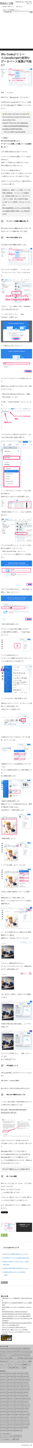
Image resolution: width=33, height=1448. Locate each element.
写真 (10, 1368)
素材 (24, 1368)
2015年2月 (11, 1392)
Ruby (6, 1358)
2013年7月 (11, 1402)
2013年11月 (11, 1399)
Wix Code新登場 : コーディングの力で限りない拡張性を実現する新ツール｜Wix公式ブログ (16, 211)
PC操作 (18, 1355)
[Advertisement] (16, 31)
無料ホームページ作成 (16, 1169)
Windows (29, 1358)
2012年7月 (11, 1408)
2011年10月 (11, 1414)
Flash (28, 1348)
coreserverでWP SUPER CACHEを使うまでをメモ (16, 1268)
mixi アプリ (7, 1355)
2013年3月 (25, 1402)
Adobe (2, 1348)
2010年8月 (26, 1424)
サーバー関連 (27, 1361)
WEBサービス (13, 1358)
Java (24, 1352)
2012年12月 (18, 1405)
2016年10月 (11, 1379)
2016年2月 (11, 1386)
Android (14, 1348)
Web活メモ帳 (6, 3)
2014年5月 (3, 1395)
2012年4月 (3, 1411)
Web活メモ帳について (8, 6)
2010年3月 (25, 1427)
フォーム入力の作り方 (23, 1154)
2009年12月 (18, 1430)
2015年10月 (11, 1389)
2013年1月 (11, 1405)
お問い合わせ (19, 6)
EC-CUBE (23, 1348)
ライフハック (4, 1368)
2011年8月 (26, 1414)
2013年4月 (18, 1402)
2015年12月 (25, 1386)
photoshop (24, 1355)
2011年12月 (3, 1414)
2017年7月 (3, 1376)
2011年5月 (18, 1418)
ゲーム (21, 1361)
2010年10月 (11, 1424)
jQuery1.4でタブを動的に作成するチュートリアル (15, 1254)
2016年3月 (3, 1386)
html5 (2, 1352)
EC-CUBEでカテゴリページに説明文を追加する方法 (16, 1257)
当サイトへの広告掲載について (10, 9)
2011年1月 (18, 1421)
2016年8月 (26, 1379)
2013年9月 (27, 1399)
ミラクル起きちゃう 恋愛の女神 (9, 1439)
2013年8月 (3, 1402)
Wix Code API (5, 1157)
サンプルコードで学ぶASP (8, 1436)
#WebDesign (24, 126)
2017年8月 (25, 1373)
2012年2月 (18, 1411)
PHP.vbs (19, 1436)
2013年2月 (3, 1405)
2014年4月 (11, 1395)
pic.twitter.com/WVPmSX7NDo (12, 129)
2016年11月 (3, 1379)
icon (6, 1352)
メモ (29, 1364)
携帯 (14, 1368)
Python (2, 1358)
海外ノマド (19, 1368)
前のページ (4, 1282)
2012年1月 (25, 1411)
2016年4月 (25, 1383)
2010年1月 (11, 1430)
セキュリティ (4, 1364)
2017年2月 (18, 1376)
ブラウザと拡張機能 (21, 1364)
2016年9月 (19, 1379)
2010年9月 (19, 1424)
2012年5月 (26, 1408)
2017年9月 (18, 1373)
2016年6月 (11, 1383)
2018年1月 (11, 1373)
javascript (29, 1352)
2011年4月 (25, 1418)
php (29, 1355)
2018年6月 (3, 1373)
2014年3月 (18, 1395)
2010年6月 (3, 1427)
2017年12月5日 (20, 132)
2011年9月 (19, 1414)
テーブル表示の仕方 (7, 1154)
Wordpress (3, 1361)
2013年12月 (3, 1399)
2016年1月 (18, 1386)
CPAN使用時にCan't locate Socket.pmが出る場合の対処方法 (17, 1323)
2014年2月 (25, 1395)
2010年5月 (11, 1427)
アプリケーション (13, 1361)
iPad (15, 1352)
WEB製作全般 (22, 1358)
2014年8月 (25, 1392)
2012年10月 (3, 1408)
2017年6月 (11, 1376)
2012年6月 (18, 1408)
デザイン (11, 1364)
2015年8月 (26, 1389)
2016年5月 (18, 1383)
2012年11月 (26, 1405)
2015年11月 (3, 1389)
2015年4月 (3, 1392)
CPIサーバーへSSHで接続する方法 (10, 1325)
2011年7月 (3, 1418)
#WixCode (24, 123)
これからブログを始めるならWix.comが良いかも (14, 1327)
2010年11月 (3, 1424)
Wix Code (10, 105)
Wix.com (12, 97)
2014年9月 (18, 1392)
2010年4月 (18, 1427)
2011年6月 (11, 1418)
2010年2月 (3, 1430)
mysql (13, 1355)
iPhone (20, 1352)
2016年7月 (3, 1383)
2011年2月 (11, 1421)
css (18, 1348)
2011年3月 (3, 1421)
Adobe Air (8, 1348)
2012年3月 (11, 1411)
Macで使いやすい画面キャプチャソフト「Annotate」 (15, 1329)
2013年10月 (19, 1399)
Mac (1, 1355)
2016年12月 (25, 1376)
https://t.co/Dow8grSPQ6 (12, 126)
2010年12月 (25, 1421)
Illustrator (10, 1352)
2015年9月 (19, 1389)
